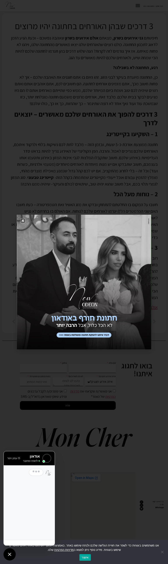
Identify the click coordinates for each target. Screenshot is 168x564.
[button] (22, 220)
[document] (84, 282)
